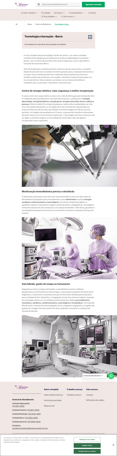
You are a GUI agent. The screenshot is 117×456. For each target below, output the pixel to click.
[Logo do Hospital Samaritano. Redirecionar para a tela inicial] (21, 4)
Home (29, 24)
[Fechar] (113, 444)
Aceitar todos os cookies (87, 451)
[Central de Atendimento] (111, 376)
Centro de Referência (43, 24)
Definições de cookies (95, 400)
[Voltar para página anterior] (17, 24)
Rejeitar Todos (87, 445)
